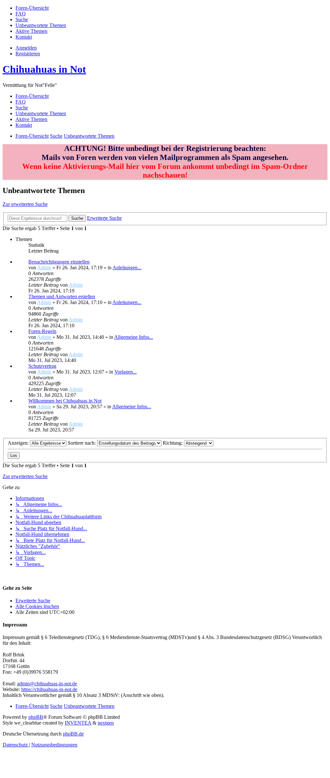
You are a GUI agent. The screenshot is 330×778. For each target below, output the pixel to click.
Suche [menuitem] (21, 107)
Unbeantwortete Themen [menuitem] (40, 113)
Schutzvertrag (42, 366)
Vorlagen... (125, 372)
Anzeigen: (19, 443)
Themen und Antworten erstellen (61, 296)
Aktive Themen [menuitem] (31, 119)
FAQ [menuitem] (20, 102)
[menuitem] (32, 8)
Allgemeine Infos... (133, 337)
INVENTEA (78, 723)
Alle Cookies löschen (37, 606)
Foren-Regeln (42, 331)
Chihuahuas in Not (44, 69)
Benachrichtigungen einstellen (59, 261)
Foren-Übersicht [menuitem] (32, 96)
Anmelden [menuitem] (26, 48)
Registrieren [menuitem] (27, 53)
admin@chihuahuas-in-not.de (47, 683)
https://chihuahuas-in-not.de (49, 689)
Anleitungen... (126, 267)
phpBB (35, 717)
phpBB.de (73, 733)
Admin (44, 267)
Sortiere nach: (82, 443)
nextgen (106, 723)
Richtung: (173, 443)
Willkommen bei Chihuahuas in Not (65, 400)
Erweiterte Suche (32, 600)
